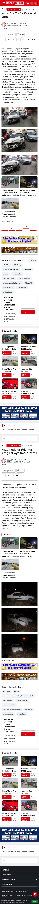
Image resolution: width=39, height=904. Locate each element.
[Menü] (4, 3)
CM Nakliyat (21, 893)
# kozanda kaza (8, 287)
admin (9, 23)
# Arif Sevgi (17, 265)
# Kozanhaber (21, 287)
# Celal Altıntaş (27, 269)
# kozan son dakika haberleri (12, 283)
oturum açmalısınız (27, 429)
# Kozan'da (28, 283)
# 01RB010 (6, 265)
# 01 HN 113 (6, 691)
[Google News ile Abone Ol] (9, 34)
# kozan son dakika (24, 278)
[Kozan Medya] (15, 3)
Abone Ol (28, 312)
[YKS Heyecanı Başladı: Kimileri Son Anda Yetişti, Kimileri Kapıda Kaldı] (10, 186)
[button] (28, 3)
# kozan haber (17, 274)
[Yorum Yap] (14, 39)
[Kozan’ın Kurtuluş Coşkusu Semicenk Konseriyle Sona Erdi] (10, 388)
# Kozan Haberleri (8, 278)
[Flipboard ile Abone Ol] (20, 34)
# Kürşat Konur (7, 292)
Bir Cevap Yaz (10, 425)
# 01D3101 (33, 260)
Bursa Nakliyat (30, 893)
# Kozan (5, 274)
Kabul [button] (34, 901)
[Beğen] (4, 39)
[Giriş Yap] (32, 3)
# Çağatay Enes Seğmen (10, 269)
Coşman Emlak (12, 893)
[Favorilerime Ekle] (9, 39)
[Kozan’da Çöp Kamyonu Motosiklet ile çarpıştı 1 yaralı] (29, 366)
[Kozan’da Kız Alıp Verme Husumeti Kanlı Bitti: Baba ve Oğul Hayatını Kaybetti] (10, 208)
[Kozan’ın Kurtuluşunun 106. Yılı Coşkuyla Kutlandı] (29, 388)
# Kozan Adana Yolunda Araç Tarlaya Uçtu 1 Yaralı (18, 696)
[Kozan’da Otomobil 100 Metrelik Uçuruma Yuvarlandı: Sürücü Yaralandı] (29, 186)
